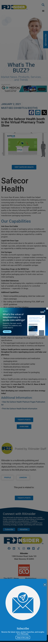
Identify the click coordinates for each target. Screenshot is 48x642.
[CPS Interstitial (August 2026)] (24, 335)
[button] (45, 585)
